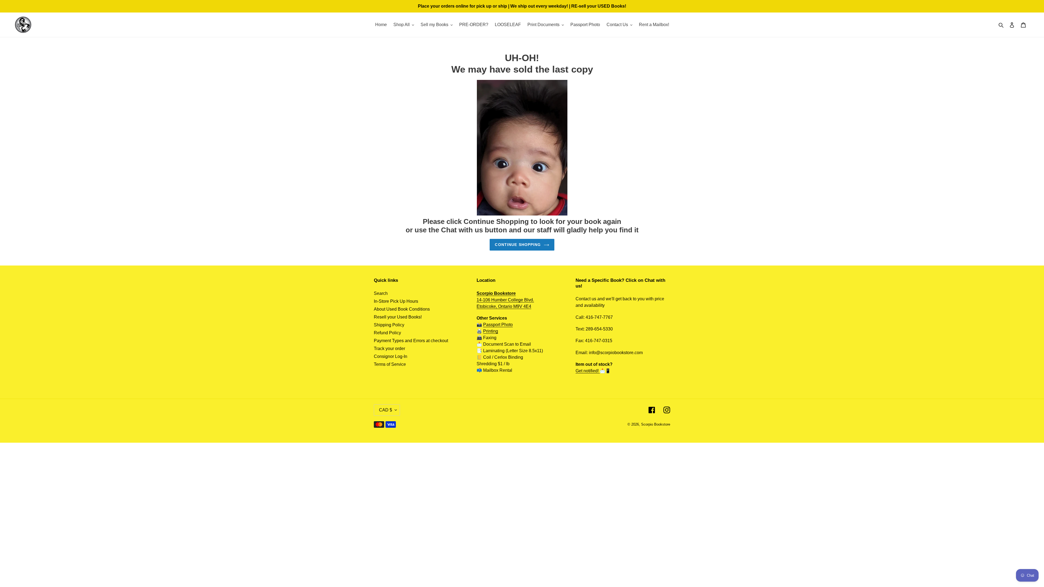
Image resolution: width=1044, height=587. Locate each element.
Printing (490, 331)
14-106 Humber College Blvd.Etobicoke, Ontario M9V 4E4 (505, 300)
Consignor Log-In (390, 356)
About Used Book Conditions (402, 309)
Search (381, 293)
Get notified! (588, 371)
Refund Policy (387, 332)
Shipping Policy (389, 325)
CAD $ (385, 410)
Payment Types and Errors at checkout (411, 340)
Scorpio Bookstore (655, 424)
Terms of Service (390, 364)
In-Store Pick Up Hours (396, 301)
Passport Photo (498, 324)
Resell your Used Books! (398, 317)
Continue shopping (518, 244)
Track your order (389, 348)
